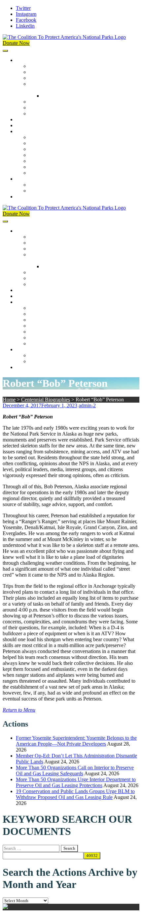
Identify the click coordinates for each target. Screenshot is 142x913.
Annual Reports (45, 143)
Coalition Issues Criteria (54, 78)
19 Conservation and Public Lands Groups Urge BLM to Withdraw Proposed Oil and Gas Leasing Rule (75, 794)
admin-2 (87, 405)
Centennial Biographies (66, 96)
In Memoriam (43, 173)
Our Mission (29, 60)
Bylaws (37, 101)
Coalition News (32, 131)
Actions (24, 119)
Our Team (39, 66)
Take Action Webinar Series (58, 155)
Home (9, 399)
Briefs (35, 137)
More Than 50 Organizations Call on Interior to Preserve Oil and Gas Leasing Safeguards (75, 770)
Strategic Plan (43, 107)
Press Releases (31, 125)
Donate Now (16, 43)
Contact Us (27, 196)
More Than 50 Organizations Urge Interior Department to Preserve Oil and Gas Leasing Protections (76, 782)
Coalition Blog (44, 161)
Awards (37, 113)
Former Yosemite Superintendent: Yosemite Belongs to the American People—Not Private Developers (76, 741)
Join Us (24, 179)
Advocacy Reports (48, 149)
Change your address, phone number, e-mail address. (84, 190)
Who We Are (42, 72)
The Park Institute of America (59, 167)
